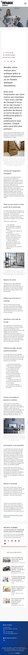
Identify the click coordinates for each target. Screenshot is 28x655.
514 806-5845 (9, 631)
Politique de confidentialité (11, 649)
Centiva (17, 653)
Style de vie (9, 52)
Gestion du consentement (17, 650)
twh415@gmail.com (13, 633)
